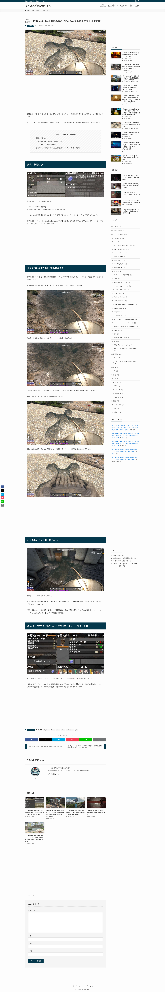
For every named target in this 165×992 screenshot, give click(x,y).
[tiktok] (55, 774)
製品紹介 (117, 412)
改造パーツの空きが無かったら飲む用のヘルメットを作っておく (58, 148)
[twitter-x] (52, 774)
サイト (30, 951)
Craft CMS (119, 389)
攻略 (76, 730)
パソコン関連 (119, 404)
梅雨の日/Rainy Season (121, 337)
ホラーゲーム (70, 730)
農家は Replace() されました (123, 345)
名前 (29, 936)
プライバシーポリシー (78, 986)
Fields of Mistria (119, 256)
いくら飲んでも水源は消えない (46, 144)
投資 (115, 367)
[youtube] (59, 774)
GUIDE (40, 730)
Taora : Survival (119, 293)
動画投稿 (117, 354)
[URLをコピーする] (99, 739)
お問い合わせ (89, 986)
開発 (116, 375)
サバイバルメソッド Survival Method (125, 319)
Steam (53, 730)
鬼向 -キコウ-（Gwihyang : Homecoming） (126, 349)
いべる (35, 779)
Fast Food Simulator (120, 253)
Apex (116, 242)
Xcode (118, 382)
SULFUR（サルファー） (122, 282)
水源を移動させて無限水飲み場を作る (49, 141)
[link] (49, 774)
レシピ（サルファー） (122, 289)
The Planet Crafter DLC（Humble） (126, 304)
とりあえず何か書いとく (38, 5)
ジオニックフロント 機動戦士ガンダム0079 (125, 362)
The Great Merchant (120, 297)
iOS (116, 378)
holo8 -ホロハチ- (119, 260)
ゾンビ (63, 730)
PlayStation (46, 730)
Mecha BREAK (119, 267)
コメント (31, 910)
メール (30, 943)
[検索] (138, 1)
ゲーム (58, 730)
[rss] (136, 1)
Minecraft (117, 271)
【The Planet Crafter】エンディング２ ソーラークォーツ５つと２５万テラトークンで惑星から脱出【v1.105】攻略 (125, 428)
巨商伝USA (118, 330)
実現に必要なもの (42, 138)
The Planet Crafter (120, 300)
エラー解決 (119, 397)
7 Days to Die (30, 25)
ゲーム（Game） (120, 234)
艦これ (117, 341)
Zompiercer (118, 311)
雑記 (116, 401)
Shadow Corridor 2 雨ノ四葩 (123, 275)
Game (117, 358)
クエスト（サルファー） (123, 286)
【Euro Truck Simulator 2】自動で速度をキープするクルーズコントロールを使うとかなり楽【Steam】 (125, 436)
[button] (31, 739)
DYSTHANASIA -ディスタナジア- (124, 245)
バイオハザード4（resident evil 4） (125, 323)
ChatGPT (117, 226)
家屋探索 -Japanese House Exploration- (126, 326)
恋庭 (116, 334)
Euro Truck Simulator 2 (121, 249)
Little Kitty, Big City (120, 264)
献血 (116, 408)
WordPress (119, 393)
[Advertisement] (44, 91)
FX (116, 371)
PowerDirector (118, 230)
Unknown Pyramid (120, 308)
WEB (117, 386)
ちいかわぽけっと (120, 315)
